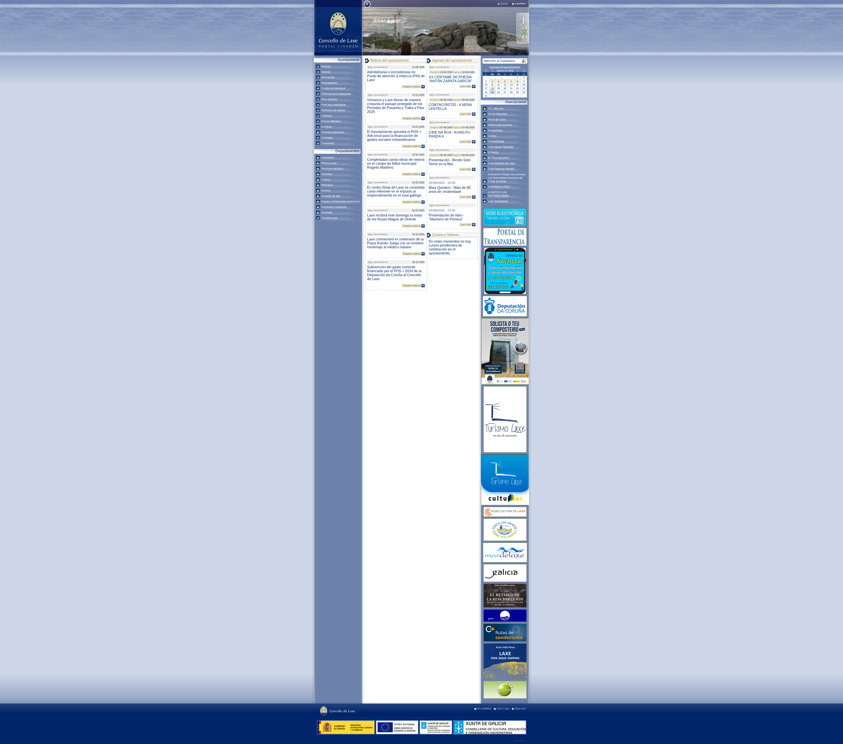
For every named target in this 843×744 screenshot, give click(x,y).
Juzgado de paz (330, 196)
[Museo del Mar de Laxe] (505, 512)
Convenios (327, 143)
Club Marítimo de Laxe (501, 163)
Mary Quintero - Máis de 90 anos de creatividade (450, 189)
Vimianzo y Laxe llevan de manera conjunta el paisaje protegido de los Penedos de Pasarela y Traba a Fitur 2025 (395, 106)
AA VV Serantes (497, 114)
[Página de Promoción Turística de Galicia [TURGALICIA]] (505, 573)
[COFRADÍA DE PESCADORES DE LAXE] (505, 552)
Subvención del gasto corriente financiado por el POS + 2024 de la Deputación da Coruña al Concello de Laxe (394, 273)
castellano (520, 3)
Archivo (325, 190)
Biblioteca (327, 185)
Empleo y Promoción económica (340, 201)
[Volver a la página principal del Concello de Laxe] (338, 29)
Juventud (326, 212)
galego (504, 3)
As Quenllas (495, 130)
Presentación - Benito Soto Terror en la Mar (449, 162)
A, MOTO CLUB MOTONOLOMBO (498, 194)
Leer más (465, 86)
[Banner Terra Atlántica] (505, 530)
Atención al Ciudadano (499, 61)
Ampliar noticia (411, 86)
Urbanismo (327, 157)
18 (492, 88)
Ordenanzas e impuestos (336, 93)
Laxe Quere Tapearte (500, 146)
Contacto (326, 126)
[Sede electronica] (505, 217)
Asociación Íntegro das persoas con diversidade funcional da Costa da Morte (507, 178)
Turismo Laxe (329, 218)
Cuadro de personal (333, 88)
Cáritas (492, 136)
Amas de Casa (497, 119)
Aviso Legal (503, 708)
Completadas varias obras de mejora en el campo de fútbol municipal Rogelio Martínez (395, 163)
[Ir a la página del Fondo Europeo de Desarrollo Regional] (397, 733)
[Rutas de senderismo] (505, 633)
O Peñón (493, 152)
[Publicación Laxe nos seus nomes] (505, 661)
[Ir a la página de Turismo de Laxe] (522, 28)
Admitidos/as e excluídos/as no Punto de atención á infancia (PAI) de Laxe (396, 76)
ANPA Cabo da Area (500, 125)
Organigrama (329, 82)
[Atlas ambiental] (505, 690)
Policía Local (329, 163)
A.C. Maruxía (495, 108)
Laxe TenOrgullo (498, 201)
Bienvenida (328, 77)
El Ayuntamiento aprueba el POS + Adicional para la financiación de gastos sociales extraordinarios (394, 135)
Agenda (326, 71)
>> (523, 70)
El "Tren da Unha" (498, 157)
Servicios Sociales (332, 168)
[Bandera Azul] (505, 615)
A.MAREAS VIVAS (499, 186)
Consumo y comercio (333, 207)
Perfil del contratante (333, 104)
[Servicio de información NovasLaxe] (505, 271)
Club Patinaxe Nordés (501, 168)
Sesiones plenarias (332, 132)
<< (486, 70)
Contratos (327, 137)
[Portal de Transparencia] (505, 237)
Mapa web (520, 708)
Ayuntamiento (378, 67)
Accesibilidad (484, 708)
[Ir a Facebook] (367, 7)
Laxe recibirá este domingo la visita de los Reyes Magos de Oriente (394, 217)
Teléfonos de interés (333, 110)
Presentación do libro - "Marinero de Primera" (446, 217)
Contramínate (496, 141)
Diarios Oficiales (331, 121)
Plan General (329, 99)
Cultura (325, 179)
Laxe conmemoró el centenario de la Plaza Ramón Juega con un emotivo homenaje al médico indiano (395, 243)
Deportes (326, 174)
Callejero (326, 115)
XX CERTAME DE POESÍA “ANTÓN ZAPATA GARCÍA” (450, 79)
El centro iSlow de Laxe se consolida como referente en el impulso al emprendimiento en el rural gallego (396, 191)
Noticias (326, 66)
